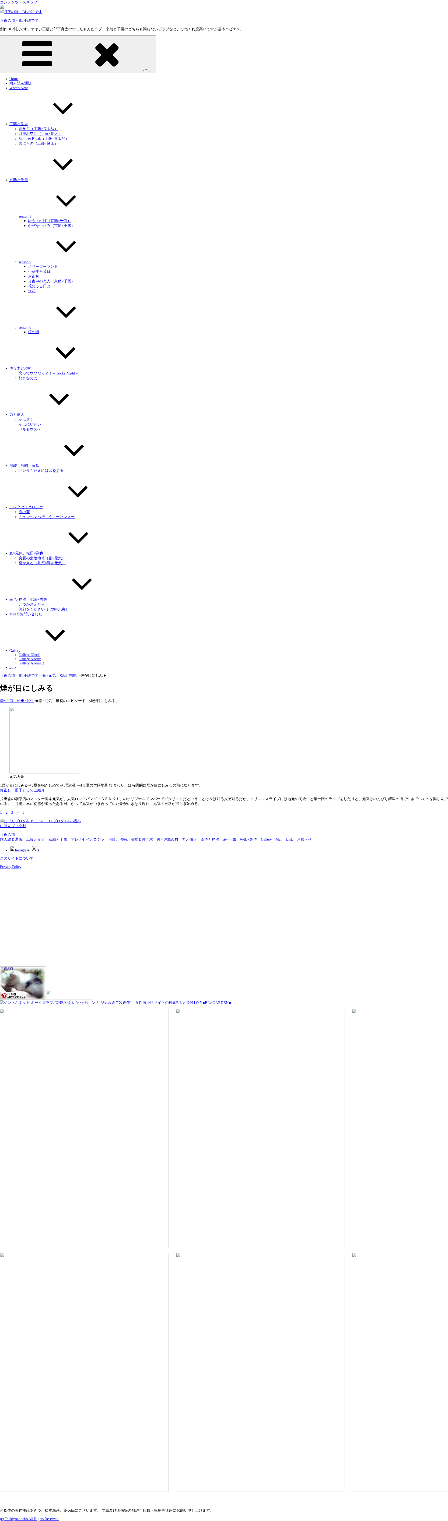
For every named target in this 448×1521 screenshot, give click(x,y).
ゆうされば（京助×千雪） (49, 221)
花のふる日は (39, 286)
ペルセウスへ (30, 429)
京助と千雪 (18, 180)
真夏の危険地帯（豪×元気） (42, 558)
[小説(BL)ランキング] (23, 998)
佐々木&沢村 (20, 368)
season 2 (25, 262)
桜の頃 (33, 332)
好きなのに (28, 378)
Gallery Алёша (30, 659)
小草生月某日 (39, 271)
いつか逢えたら (32, 604)
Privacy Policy (10, 867)
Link (12, 667)
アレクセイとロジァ (26, 507)
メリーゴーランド (43, 266)
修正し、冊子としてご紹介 (26, 790)
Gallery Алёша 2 (31, 663)
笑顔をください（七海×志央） (44, 609)
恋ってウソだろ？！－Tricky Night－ (49, 373)
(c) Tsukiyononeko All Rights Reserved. (29, 1519)
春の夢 (24, 512)
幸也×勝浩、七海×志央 (28, 599)
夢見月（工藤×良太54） (38, 129)
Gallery (14, 651)
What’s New (18, 88)
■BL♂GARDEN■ (217, 1003)
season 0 (25, 327)
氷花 (31, 291)
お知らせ (304, 839)
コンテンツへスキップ (18, 2)
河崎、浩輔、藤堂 (24, 466)
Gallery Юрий (29, 655)
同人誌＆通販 (20, 83)
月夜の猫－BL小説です (19, 20)
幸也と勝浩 (210, 839)
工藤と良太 (18, 124)
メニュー (148, 70)
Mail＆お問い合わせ (25, 614)
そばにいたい (30, 424)
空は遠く (26, 419)
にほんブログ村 (13, 826)
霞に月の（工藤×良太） (38, 143)
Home (13, 79)
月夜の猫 (7, 834)
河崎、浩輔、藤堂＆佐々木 (130, 839)
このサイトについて (17, 858)
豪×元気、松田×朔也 (26, 553)
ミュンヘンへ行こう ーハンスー (47, 517)
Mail (279, 839)
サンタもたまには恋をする (41, 471)
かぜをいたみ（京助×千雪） (51, 226)
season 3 (25, 216)
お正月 (33, 276)
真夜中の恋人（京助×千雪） (51, 281)
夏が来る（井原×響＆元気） (42, 563)
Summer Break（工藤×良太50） (44, 139)
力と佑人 (16, 414)
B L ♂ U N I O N (189, 1003)
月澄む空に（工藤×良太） (40, 134)
